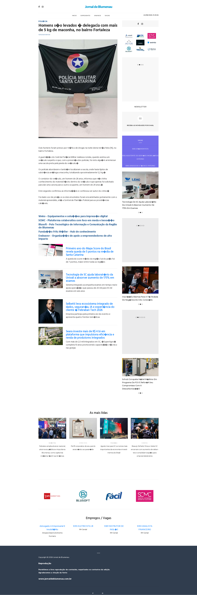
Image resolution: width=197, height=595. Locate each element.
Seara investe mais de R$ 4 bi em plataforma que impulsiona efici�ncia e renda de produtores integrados (90, 334)
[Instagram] (43, 6)
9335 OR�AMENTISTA (140, 149)
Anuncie (97, 15)
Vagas (107, 15)
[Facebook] (39, 6)
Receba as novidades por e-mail (140, 125)
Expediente (85, 15)
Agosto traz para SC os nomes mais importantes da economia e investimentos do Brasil (114, 449)
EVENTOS (145, 443)
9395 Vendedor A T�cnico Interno (140, 166)
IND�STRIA (52, 443)
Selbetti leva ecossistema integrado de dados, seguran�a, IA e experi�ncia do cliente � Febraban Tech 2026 (90, 307)
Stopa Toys (83, 443)
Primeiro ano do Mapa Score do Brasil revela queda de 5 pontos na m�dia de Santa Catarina (89, 251)
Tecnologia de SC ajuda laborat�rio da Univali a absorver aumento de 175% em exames (90, 277)
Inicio (74, 15)
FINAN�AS (113, 443)
